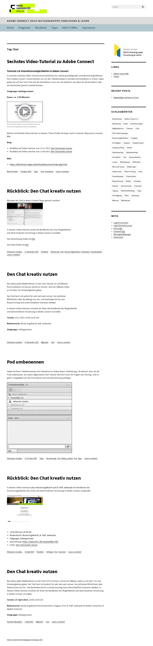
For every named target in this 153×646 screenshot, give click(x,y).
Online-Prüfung (130, 171)
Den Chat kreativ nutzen (61, 148)
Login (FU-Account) (121, 223)
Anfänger (49, 552)
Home (10, 27)
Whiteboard (125, 200)
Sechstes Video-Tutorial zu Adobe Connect (50, 61)
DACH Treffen (70, 27)
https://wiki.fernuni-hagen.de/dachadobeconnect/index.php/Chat (38, 164)
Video (127, 195)
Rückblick (41, 27)
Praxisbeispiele (96, 252)
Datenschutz (118, 237)
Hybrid (129, 148)
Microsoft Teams (118, 167)
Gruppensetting (118, 148)
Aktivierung (55, 252)
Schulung (137, 181)
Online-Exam (117, 171)
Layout (114, 162)
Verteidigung (117, 195)
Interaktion (49, 171)
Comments (119, 231)
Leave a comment (62, 171)
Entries (118, 228)
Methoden (136, 162)
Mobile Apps (131, 167)
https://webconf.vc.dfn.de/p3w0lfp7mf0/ (40, 541)
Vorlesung (135, 195)
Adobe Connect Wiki (121, 74)
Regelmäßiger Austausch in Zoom (126, 97)
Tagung (115, 191)
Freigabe (134, 138)
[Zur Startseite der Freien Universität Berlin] (27, 8)
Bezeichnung (51, 458)
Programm (24, 27)
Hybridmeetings (132, 152)
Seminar (115, 186)
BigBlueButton (118, 128)
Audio (125, 124)
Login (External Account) (123, 225)
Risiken (128, 181)
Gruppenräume (138, 143)
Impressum (88, 27)
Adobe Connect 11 (131, 119)
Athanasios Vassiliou (14, 252)
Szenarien (62, 552)
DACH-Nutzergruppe (120, 133)
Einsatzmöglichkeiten (73, 252)
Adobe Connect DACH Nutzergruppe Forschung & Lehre (48, 21)
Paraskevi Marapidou (14, 622)
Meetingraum (125, 162)
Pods (140, 171)
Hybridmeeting (117, 152)
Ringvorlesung (117, 181)
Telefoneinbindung (127, 191)
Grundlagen (116, 143)
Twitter (116, 76)
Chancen (129, 128)
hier (33, 238)
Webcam (115, 200)
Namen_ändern (67, 458)
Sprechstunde (126, 186)
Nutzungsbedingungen (122, 234)
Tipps (54, 27)
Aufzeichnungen (136, 124)
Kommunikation (135, 157)
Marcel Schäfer (12, 171)
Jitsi (124, 157)
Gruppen (126, 143)
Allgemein (44, 342)
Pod (75, 458)
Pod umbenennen (25, 362)
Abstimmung (117, 119)
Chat (42, 171)
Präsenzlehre (131, 176)
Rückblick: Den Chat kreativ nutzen (44, 191)
